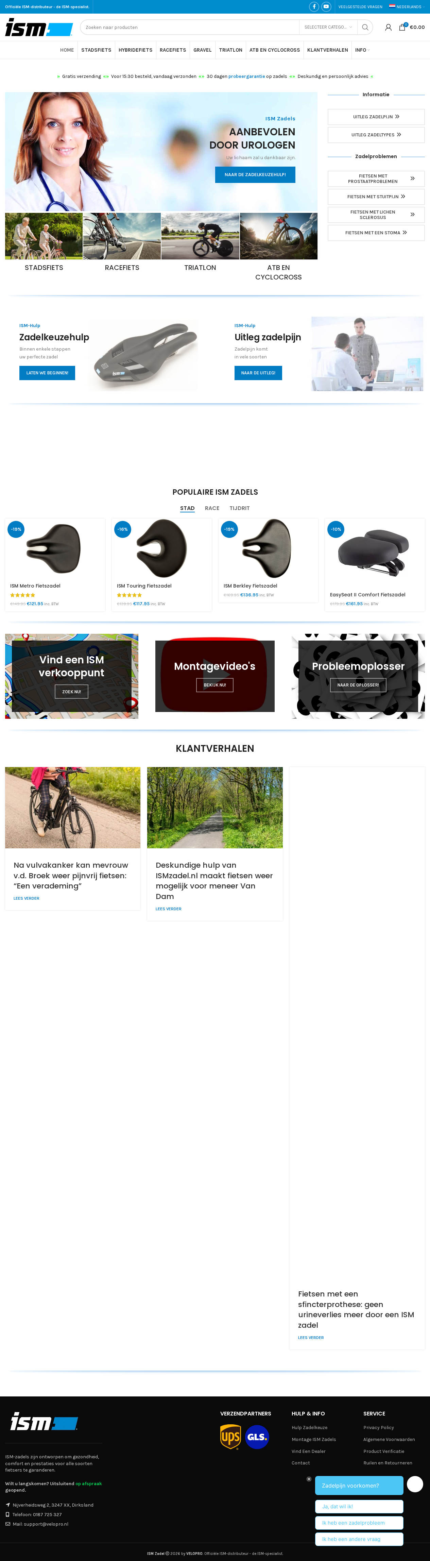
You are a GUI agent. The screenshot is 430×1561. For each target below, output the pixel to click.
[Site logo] (39, 27)
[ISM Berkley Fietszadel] (269, 548)
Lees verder (26, 898)
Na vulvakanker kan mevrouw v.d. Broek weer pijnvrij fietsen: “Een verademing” (71, 876)
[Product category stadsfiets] (44, 244)
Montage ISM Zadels (314, 1439)
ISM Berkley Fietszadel (250, 585)
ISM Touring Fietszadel (144, 585)
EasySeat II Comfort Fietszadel (368, 594)
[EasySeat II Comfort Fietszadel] (375, 553)
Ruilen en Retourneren (387, 1463)
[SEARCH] (365, 27)
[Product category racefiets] (122, 244)
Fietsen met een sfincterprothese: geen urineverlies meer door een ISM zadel (356, 1309)
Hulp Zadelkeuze (309, 1427)
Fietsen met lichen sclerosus (372, 215)
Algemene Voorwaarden (389, 1439)
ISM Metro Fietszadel (35, 585)
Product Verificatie (383, 1451)
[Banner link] (161, 151)
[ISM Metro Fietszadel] (55, 548)
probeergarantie (246, 76)
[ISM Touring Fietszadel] (162, 548)
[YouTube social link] (326, 7)
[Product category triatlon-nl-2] (200, 244)
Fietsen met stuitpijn (373, 197)
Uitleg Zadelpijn (373, 117)
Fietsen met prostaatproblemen (373, 179)
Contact (301, 1463)
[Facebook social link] (314, 7)
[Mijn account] (388, 27)
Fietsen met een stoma (372, 233)
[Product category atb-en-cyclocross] (278, 249)
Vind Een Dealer (309, 1451)
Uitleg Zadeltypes (373, 135)
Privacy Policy (378, 1427)
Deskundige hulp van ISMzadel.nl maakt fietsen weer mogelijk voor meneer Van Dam (214, 881)
